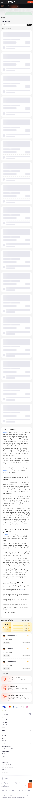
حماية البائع (4, 740)
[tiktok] (19, 790)
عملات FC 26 (4, 733)
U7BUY (6, 534)
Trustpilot (7, 13)
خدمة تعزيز (2, 12)
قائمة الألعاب (4, 724)
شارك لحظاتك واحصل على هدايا (8, 748)
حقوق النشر (4, 769)
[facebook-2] (16, 790)
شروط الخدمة (4, 759)
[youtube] (29, 790)
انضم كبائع (4, 735)
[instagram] (25, 790)
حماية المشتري (5, 738)
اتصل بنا (3, 727)
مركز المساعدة (5, 719)
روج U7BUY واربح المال (6, 746)
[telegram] (9, 790)
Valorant (5, 432)
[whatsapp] (3, 790)
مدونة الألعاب (4, 722)
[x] (22, 790)
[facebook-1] (13, 790)
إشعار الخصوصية (5, 762)
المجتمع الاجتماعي (5, 751)
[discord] (6, 790)
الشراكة (3, 753)
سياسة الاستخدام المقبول (7, 764)
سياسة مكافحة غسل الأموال (7, 767)
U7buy (22, 589)
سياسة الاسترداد (5, 772)
